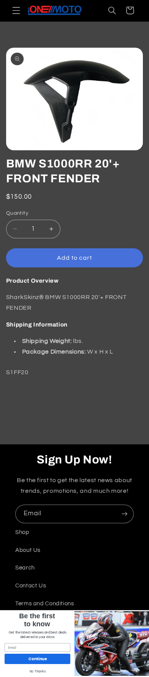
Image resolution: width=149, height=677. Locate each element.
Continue (37, 659)
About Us (27, 550)
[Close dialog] (145, 614)
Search (25, 568)
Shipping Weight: (47, 341)
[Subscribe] (124, 514)
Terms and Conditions (44, 603)
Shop (22, 532)
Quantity (17, 213)
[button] (16, 10)
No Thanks (37, 671)
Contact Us (30, 586)
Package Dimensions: (54, 352)
